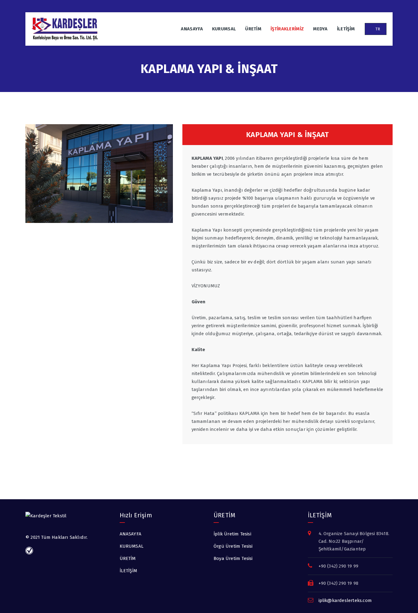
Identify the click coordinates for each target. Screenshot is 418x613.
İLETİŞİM (346, 29)
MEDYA (320, 29)
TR (377, 29)
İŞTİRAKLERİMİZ (287, 29)
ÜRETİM (253, 29)
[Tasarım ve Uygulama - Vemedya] (30, 550)
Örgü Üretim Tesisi (233, 546)
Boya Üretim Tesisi (233, 558)
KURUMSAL (224, 29)
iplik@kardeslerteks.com (345, 600)
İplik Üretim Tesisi (232, 534)
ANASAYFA (192, 29)
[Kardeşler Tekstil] (65, 28)
